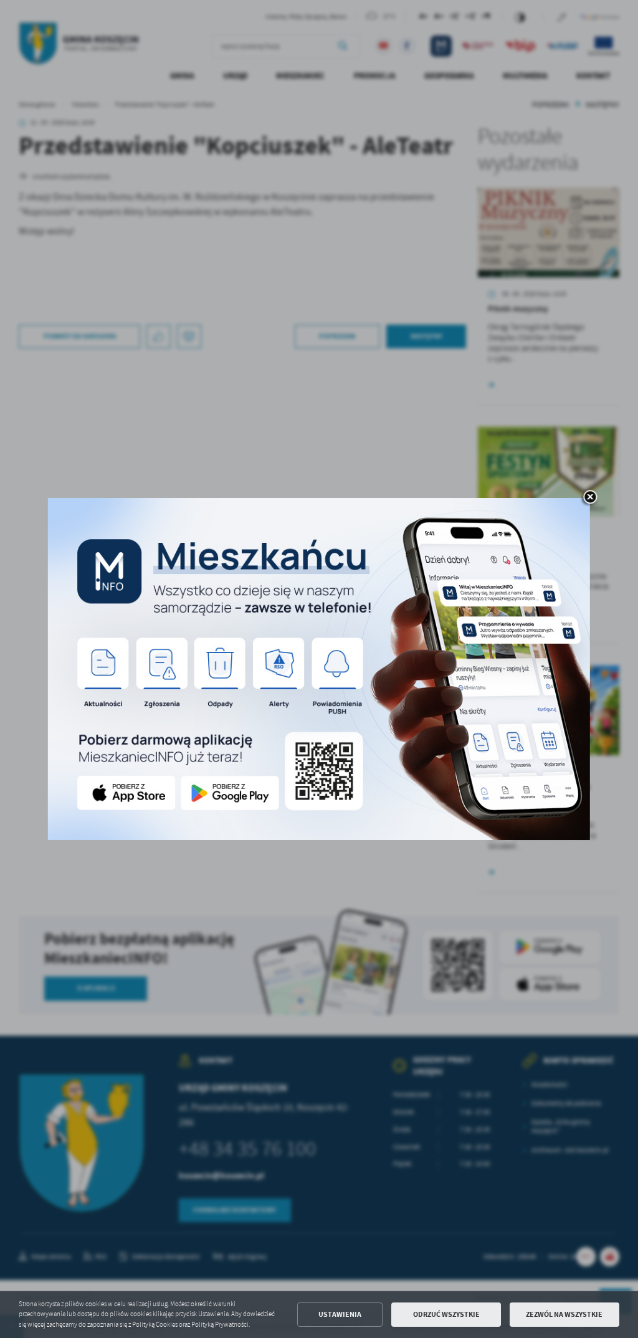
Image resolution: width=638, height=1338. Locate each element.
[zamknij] (590, 498)
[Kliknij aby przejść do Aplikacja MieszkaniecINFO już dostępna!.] (319, 669)
